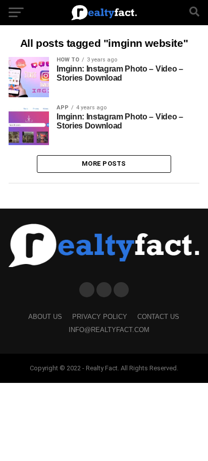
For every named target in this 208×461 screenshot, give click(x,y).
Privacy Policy (99, 316)
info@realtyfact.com (109, 330)
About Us (45, 316)
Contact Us (158, 316)
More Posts (104, 163)
